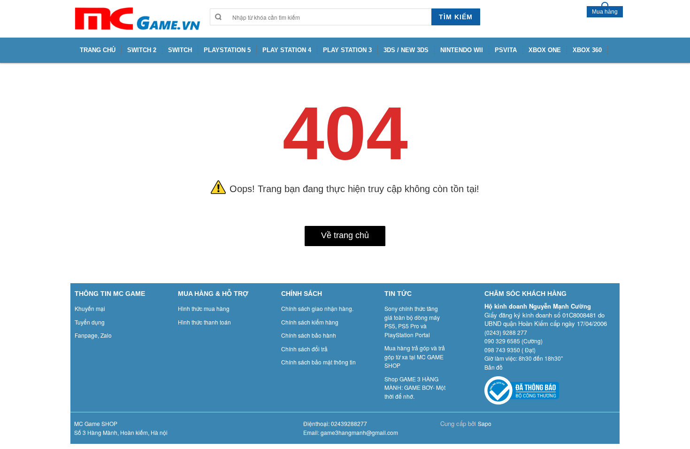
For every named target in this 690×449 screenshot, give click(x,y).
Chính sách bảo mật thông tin (318, 362)
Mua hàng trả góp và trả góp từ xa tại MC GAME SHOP (414, 356)
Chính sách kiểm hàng (309, 322)
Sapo (484, 423)
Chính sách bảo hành (308, 335)
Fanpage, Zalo (93, 335)
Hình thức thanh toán (204, 322)
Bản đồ (493, 367)
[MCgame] (136, 19)
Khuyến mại (90, 308)
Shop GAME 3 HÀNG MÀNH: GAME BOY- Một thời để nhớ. (414, 387)
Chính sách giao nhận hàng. (317, 308)
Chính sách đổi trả (304, 349)
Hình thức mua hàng (204, 308)
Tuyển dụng (90, 322)
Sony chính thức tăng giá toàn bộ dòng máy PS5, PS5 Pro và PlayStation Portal (412, 321)
